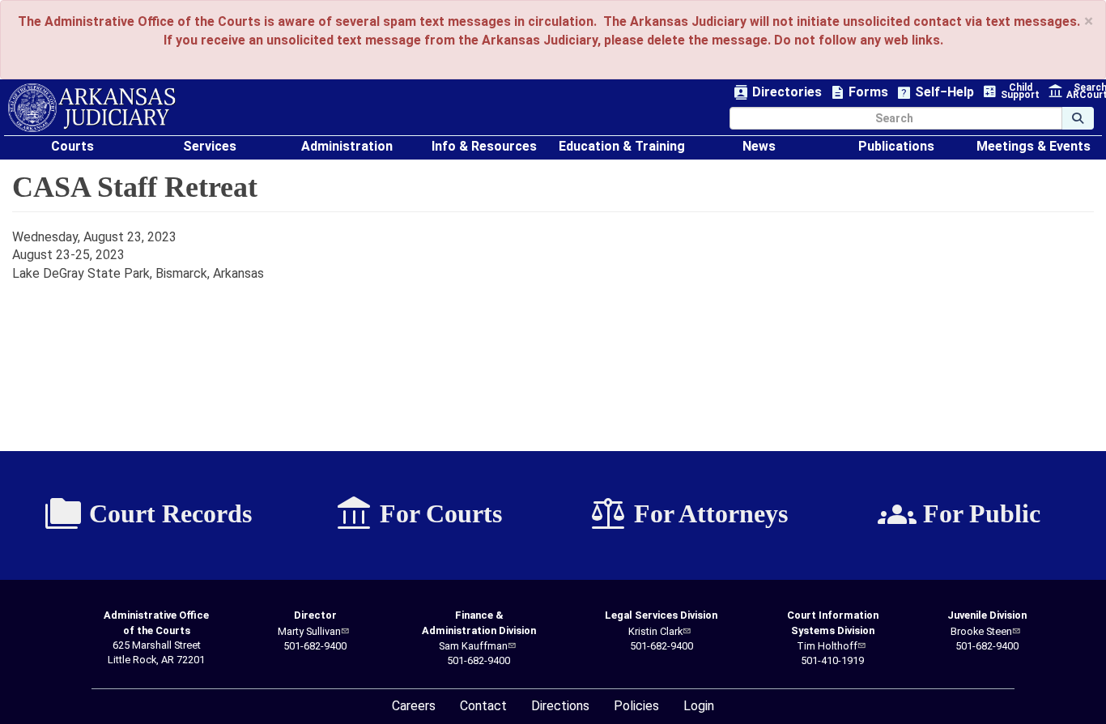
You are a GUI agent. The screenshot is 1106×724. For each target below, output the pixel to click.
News (759, 146)
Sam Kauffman (473, 646)
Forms (859, 92)
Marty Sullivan (309, 631)
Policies (636, 705)
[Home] (92, 107)
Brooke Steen (981, 631)
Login (698, 705)
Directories (778, 92)
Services (209, 146)
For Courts (418, 514)
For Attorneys (688, 514)
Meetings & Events (1033, 146)
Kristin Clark (655, 631)
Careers (414, 705)
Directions (560, 705)
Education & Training (622, 146)
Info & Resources (484, 146)
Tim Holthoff (827, 646)
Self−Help (935, 92)
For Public (959, 514)
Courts (72, 146)
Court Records (148, 514)
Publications (896, 146)
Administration (347, 146)
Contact (483, 705)
